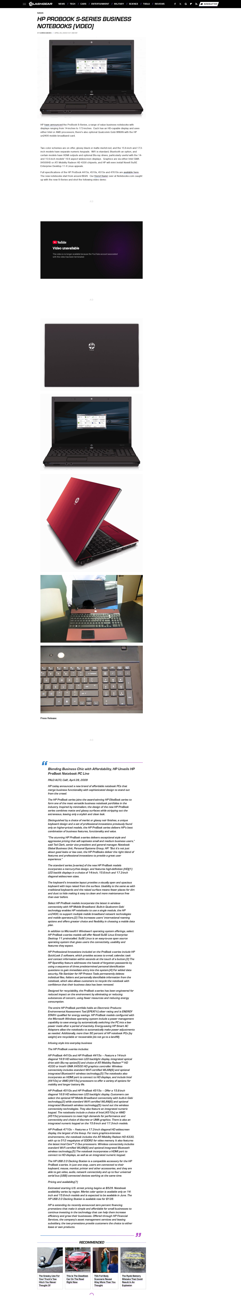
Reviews (159, 4)
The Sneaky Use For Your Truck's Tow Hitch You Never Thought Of (49, 1280)
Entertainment (100, 4)
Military (119, 4)
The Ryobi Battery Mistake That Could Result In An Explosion (132, 1280)
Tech (72, 4)
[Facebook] (175, 4)
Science (133, 4)
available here (131, 172)
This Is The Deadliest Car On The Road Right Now (77, 1279)
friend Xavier (101, 176)
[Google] (186, 4)
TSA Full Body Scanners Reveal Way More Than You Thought (104, 1280)
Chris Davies (45, 33)
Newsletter (211, 4)
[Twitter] (180, 4)
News (61, 4)
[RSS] (196, 4)
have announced (53, 124)
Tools (146, 4)
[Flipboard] (191, 4)
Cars (83, 4)
